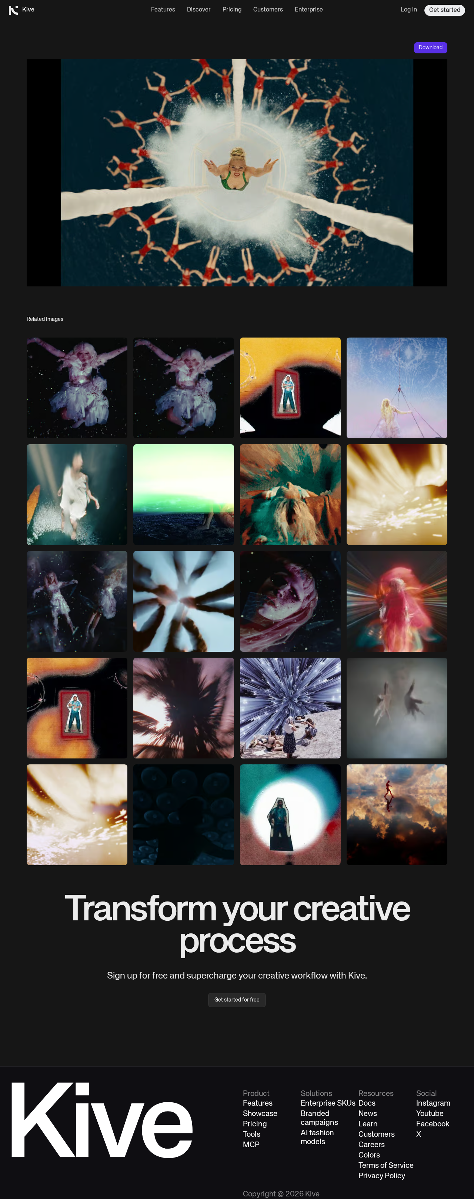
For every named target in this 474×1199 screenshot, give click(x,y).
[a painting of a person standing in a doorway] (290, 388)
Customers (268, 10)
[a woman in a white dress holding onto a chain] (397, 388)
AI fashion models (317, 1137)
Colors (369, 1155)
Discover (199, 10)
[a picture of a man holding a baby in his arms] (77, 708)
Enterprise (309, 10)
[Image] (183, 388)
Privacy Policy (381, 1176)
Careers (371, 1145)
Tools (251, 1135)
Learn (368, 1124)
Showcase (260, 1114)
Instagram (433, 1103)
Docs (366, 1103)
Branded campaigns (319, 1118)
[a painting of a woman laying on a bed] (290, 494)
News (367, 1114)
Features (163, 10)
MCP (251, 1145)
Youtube (430, 1114)
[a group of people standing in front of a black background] (77, 601)
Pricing (232, 10)
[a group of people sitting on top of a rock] (290, 708)
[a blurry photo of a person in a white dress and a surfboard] (77, 494)
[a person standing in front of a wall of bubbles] (183, 814)
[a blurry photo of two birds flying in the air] (397, 708)
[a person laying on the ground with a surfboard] (183, 494)
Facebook (433, 1124)
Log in (409, 10)
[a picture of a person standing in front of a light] (290, 814)
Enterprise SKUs (328, 1103)
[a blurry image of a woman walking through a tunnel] (397, 601)
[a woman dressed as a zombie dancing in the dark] (77, 388)
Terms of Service (386, 1166)
